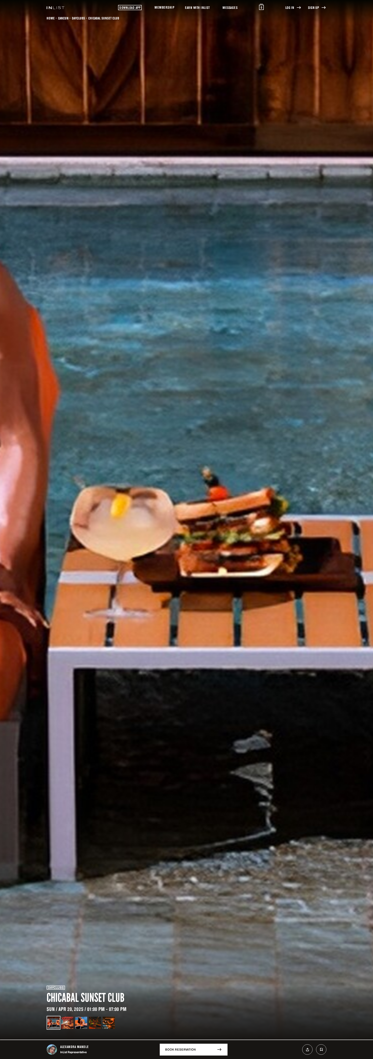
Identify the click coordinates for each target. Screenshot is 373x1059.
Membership (164, 7)
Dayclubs (78, 18)
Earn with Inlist (197, 7)
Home (51, 18)
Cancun (63, 18)
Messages (230, 7)
